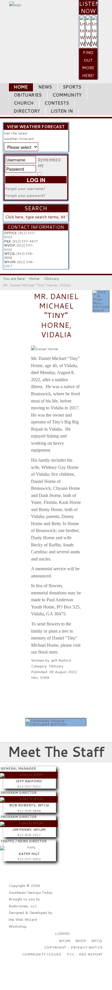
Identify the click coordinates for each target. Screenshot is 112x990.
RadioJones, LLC (23, 905)
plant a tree (58, 631)
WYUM (64, 940)
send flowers (48, 623)
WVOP (80, 940)
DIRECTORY (27, 111)
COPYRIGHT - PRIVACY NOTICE (73, 947)
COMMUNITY (67, 95)
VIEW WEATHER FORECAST (36, 127)
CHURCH (24, 103)
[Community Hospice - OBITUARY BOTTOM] (56, 722)
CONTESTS (57, 103)
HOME (21, 87)
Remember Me (49, 163)
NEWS (45, 87)
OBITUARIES (28, 95)
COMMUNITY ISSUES (41, 954)
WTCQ (96, 940)
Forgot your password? (25, 195)
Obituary (56, 666)
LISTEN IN (62, 111)
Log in (36, 179)
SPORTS (72, 87)
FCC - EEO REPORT (85, 954)
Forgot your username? (25, 188)
